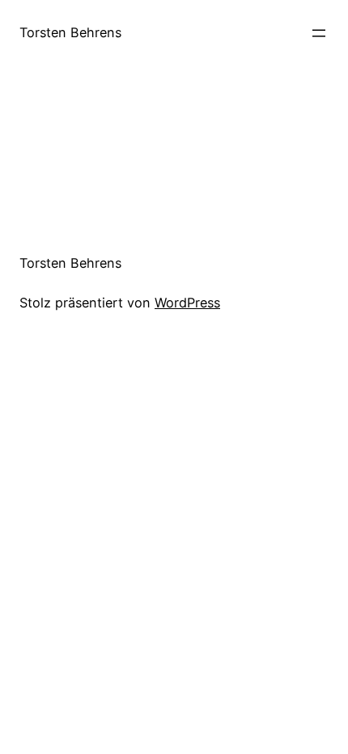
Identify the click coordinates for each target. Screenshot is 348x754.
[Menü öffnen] (319, 33)
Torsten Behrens (70, 32)
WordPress (187, 302)
